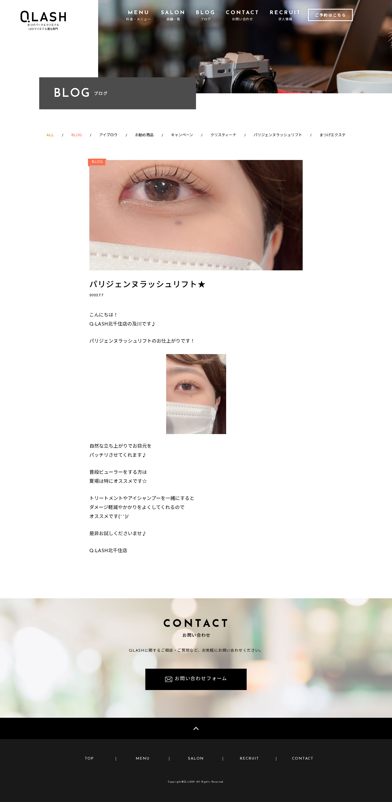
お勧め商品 (144, 135)
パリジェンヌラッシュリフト (278, 135)
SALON (196, 759)
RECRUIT (249, 759)
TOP (89, 759)
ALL (50, 135)
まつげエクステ (332, 135)
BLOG (76, 135)
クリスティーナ (223, 135)
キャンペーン (182, 135)
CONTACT (303, 759)
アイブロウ (108, 135)
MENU (143, 759)
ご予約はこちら (330, 16)
